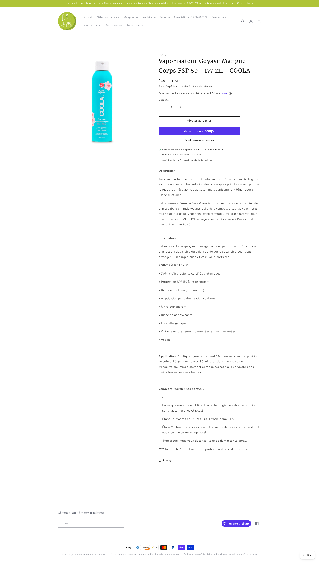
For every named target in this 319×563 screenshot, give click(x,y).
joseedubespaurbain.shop (85, 554)
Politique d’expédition (228, 554)
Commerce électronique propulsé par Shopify (123, 554)
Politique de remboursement (165, 554)
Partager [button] (168, 460)
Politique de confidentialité (198, 554)
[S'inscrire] (120, 523)
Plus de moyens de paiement (199, 139)
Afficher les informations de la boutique (187, 160)
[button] (130, 17)
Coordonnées (250, 554)
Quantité (164, 100)
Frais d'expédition (169, 86)
